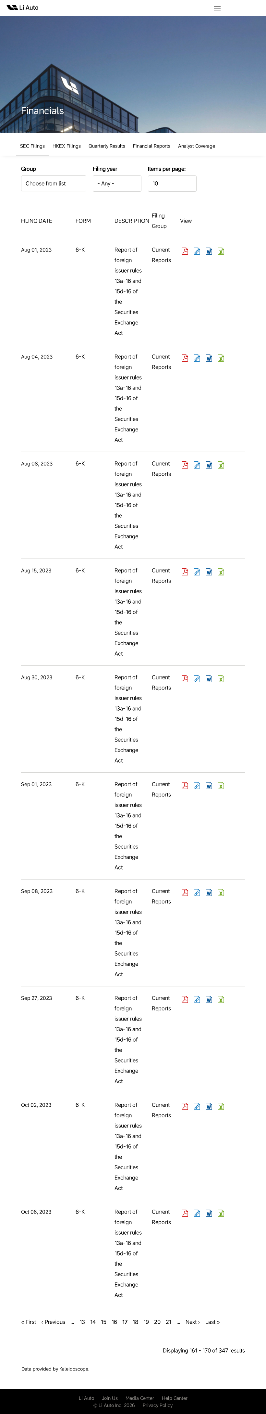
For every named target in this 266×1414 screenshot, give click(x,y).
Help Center (174, 1398)
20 (157, 1321)
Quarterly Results (107, 146)
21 (168, 1321)
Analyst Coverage (196, 146)
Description (132, 220)
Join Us (110, 1398)
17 (124, 1322)
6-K (80, 249)
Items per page (166, 168)
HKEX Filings (67, 146)
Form (83, 220)
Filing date (36, 220)
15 (103, 1321)
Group (28, 168)
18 (135, 1321)
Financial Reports (151, 146)
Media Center (140, 1398)
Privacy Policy (158, 1405)
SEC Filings (32, 146)
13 (82, 1321)
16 (114, 1321)
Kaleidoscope (73, 1369)
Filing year (105, 168)
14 (93, 1321)
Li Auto (86, 1398)
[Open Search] (217, 8)
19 (146, 1321)
